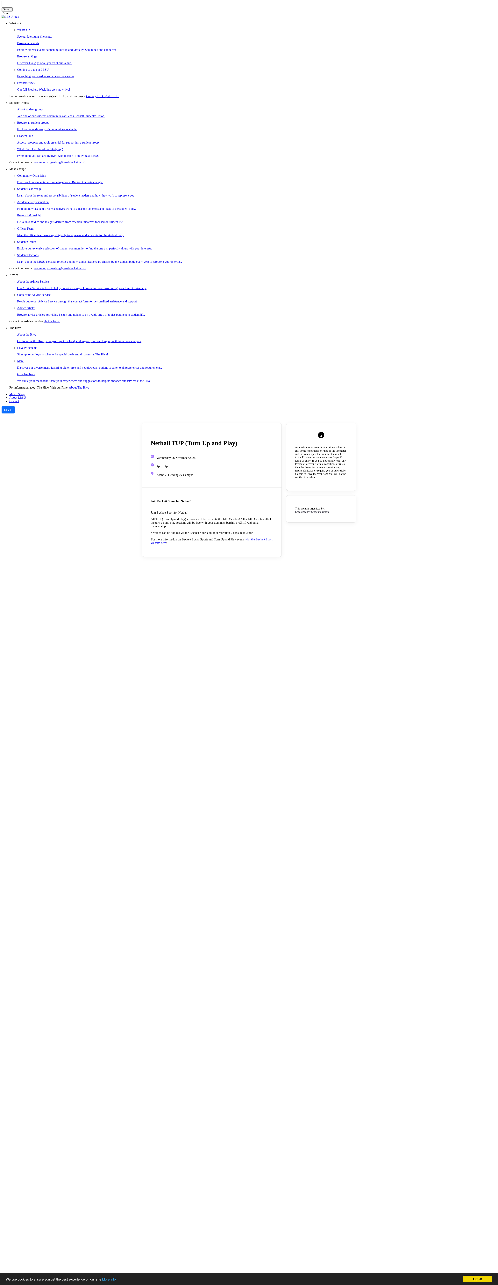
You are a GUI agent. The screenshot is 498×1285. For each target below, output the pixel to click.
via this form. (52, 321)
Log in (8, 409)
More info (109, 1279)
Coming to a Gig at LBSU (102, 96)
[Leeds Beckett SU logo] (10, 16)
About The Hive (79, 387)
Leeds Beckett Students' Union (312, 511)
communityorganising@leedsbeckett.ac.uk (60, 162)
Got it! (477, 1278)
